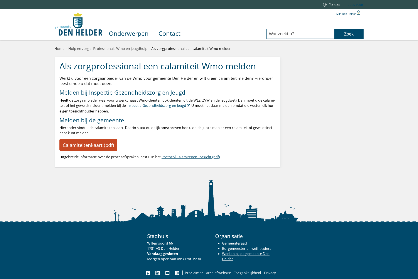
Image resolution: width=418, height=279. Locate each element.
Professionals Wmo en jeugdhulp (120, 48)
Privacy (270, 272)
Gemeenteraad (234, 243)
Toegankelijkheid (247, 272)
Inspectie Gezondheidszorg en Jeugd (156, 105)
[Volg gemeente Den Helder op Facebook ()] (148, 272)
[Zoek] (348, 34)
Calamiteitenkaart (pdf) (88, 145)
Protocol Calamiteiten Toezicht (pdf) (191, 157)
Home (59, 48)
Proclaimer (194, 272)
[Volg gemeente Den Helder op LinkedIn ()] (158, 272)
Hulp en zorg (78, 48)
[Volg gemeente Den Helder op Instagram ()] (177, 272)
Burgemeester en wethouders (246, 248)
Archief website (218, 272)
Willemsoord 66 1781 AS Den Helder (163, 246)
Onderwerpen (128, 33)
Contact (169, 33)
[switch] (331, 4)
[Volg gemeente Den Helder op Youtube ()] (167, 272)
